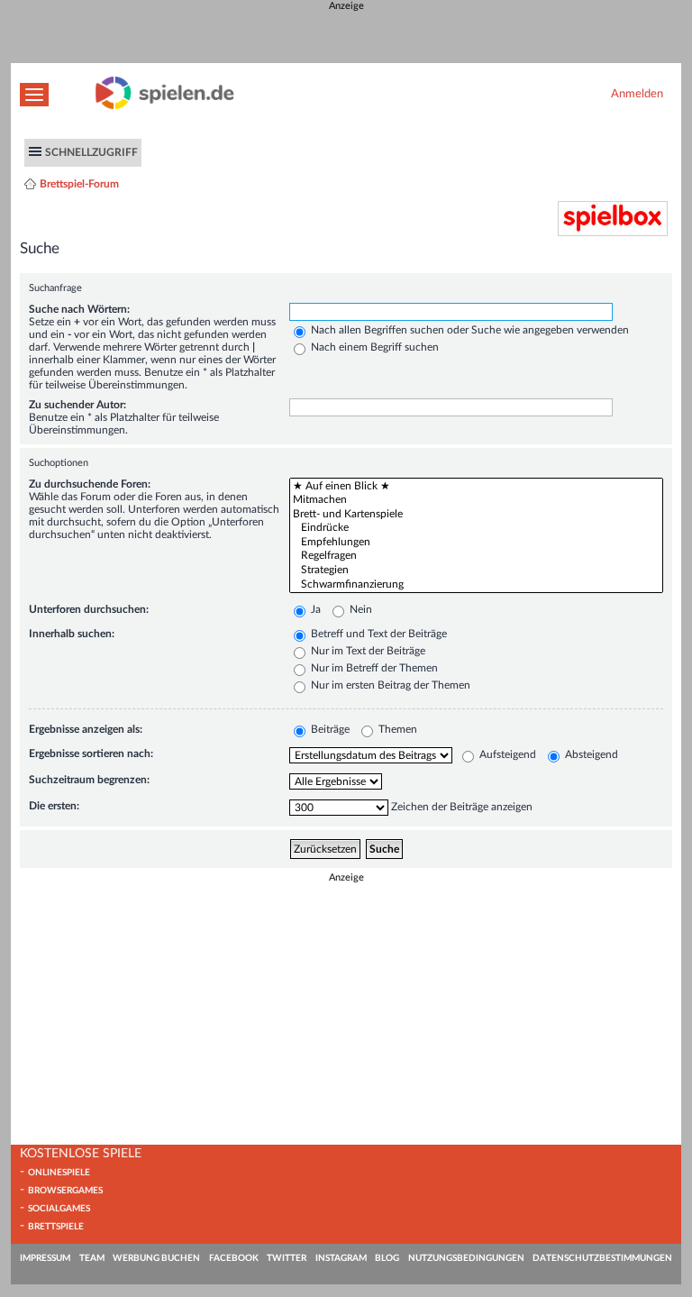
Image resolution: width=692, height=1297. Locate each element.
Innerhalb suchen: (71, 633)
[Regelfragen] (476, 556)
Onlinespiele (59, 1172)
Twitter (286, 1258)
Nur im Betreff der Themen (373, 667)
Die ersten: (54, 805)
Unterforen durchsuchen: (89, 609)
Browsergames (65, 1190)
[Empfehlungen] (476, 542)
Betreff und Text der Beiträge (377, 633)
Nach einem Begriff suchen (373, 347)
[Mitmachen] (476, 500)
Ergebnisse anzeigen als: (85, 729)
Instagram (341, 1258)
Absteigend (590, 754)
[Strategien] (476, 570)
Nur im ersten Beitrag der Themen (389, 685)
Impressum (45, 1258)
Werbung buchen (156, 1258)
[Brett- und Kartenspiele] (476, 514)
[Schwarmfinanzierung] (476, 585)
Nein (359, 609)
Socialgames (59, 1208)
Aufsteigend (506, 754)
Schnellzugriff (91, 152)
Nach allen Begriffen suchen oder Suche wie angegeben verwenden (468, 329)
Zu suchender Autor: (77, 404)
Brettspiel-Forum (79, 183)
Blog (387, 1258)
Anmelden (637, 93)
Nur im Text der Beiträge (366, 650)
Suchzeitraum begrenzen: (89, 779)
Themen (396, 729)
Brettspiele (56, 1226)
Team (92, 1258)
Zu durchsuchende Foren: (89, 484)
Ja (314, 609)
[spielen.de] (165, 106)
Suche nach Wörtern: (79, 309)
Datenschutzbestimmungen (602, 1258)
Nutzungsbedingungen (466, 1258)
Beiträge (329, 729)
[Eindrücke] (476, 528)
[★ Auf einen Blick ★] (476, 487)
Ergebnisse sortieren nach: (91, 753)
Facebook (234, 1258)
